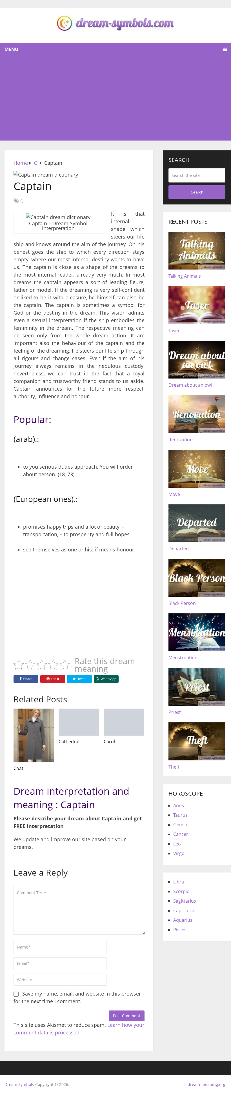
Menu (11, 49)
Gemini (180, 825)
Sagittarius (184, 901)
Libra (178, 882)
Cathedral (69, 741)
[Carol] (124, 722)
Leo (177, 844)
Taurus (180, 815)
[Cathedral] (79, 722)
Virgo (179, 853)
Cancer (180, 834)
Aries (178, 805)
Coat (18, 768)
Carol (109, 741)
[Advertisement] (115, 98)
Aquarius (182, 920)
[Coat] (34, 735)
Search (197, 192)
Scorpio (181, 891)
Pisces (179, 930)
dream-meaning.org (206, 1084)
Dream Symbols (19, 1084)
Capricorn (183, 910)
